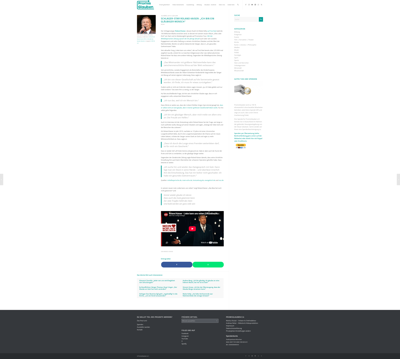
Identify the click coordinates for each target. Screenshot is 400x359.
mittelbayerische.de (174, 180)
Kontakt (139, 330)
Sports (236, 60)
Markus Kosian (168, 251)
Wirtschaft (238, 68)
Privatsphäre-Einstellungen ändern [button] (238, 331)
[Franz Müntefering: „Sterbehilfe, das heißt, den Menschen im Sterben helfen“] (398, 179)
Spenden (140, 324)
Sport (236, 58)
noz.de (221, 180)
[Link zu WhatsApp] (258, 4)
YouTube (185, 339)
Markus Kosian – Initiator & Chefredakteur (241, 321)
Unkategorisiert (239, 65)
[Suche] (238, 4)
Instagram (185, 336)
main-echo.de (187, 180)
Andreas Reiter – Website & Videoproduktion (242, 323)
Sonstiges (237, 55)
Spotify (184, 344)
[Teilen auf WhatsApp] (208, 264)
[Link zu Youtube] (252, 4)
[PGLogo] (145, 4)
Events (236, 37)
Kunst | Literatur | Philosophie (245, 45)
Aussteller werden (143, 327)
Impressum (230, 326)
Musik (163, 24)
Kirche (236, 42)
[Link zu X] (255, 4)
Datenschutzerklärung (234, 328)
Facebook (185, 333)
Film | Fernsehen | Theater (244, 40)
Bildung (237, 32)
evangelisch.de (210, 180)
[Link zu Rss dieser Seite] (261, 4)
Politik (236, 52)
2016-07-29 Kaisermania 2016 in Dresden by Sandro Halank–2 (146, 39)
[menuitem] (164, 4)
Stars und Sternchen (241, 63)
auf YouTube (211, 31)
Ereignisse (237, 34)
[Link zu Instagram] (249, 4)
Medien (237, 47)
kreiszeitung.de (198, 180)
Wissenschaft (239, 71)
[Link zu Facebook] (245, 4)
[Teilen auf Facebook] (176, 264)
